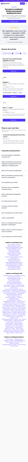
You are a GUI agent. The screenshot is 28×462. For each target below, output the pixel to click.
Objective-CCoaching (10, 328)
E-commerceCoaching (8, 340)
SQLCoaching (7, 286)
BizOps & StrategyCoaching (14, 259)
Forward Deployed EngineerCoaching (14, 265)
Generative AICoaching (9, 302)
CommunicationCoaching (18, 330)
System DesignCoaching (14, 281)
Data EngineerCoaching (14, 261)
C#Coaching (14, 313)
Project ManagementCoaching (14, 278)
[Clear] (12, 53)
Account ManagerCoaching (14, 266)
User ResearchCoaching (9, 285)
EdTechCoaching (18, 341)
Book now (13, 71)
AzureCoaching (20, 302)
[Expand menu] (26, 3)
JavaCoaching (20, 293)
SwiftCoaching (9, 327)
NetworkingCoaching (10, 297)
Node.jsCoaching (19, 323)
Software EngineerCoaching (14, 246)
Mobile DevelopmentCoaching (10, 315)
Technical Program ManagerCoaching (14, 247)
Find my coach (14, 21)
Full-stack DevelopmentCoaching (14, 294)
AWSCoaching (22, 290)
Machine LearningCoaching (17, 286)
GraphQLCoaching (14, 317)
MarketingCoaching (14, 298)
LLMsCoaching (10, 321)
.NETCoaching (22, 319)
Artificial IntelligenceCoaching (14, 300)
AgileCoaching (14, 287)
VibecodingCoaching (19, 309)
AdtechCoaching (9, 341)
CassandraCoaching (9, 326)
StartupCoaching (18, 339)
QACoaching (14, 308)
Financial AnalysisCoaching (8, 306)
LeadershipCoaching (8, 275)
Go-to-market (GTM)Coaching (14, 283)
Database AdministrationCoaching (10, 319)
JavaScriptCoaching (8, 305)
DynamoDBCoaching (21, 306)
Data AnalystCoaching (14, 251)
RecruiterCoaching (14, 255)
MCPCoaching (18, 321)
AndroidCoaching (9, 323)
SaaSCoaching (9, 339)
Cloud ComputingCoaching (10, 293)
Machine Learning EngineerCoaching (14, 256)
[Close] (26, 1)
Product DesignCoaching (14, 279)
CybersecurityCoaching (18, 320)
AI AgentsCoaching (6, 312)
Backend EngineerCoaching (14, 254)
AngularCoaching (10, 332)
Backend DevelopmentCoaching (18, 291)
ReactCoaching (21, 313)
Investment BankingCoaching (14, 269)
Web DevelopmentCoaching (14, 296)
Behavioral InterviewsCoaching (14, 282)
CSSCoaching (19, 316)
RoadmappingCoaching (19, 275)
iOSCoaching (9, 324)
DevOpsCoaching (14, 258)
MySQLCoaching (7, 290)
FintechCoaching (22, 344)
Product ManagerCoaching (14, 244)
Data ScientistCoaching (14, 250)
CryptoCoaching (14, 345)
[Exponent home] (5, 3)
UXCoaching (15, 290)
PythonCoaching (20, 285)
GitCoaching (19, 297)
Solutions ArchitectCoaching (14, 252)
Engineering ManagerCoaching (14, 248)
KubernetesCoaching (9, 309)
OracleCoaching (19, 326)
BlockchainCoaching (19, 331)
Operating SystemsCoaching (19, 312)
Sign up (22, 3)
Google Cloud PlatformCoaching (9, 304)
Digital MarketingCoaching (9, 301)
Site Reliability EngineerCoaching (14, 263)
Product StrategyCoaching (14, 276)
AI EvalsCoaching (18, 327)
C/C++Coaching (22, 304)
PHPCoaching (7, 330)
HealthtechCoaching (14, 343)
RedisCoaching (6, 311)
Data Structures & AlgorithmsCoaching (14, 289)
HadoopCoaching (8, 320)
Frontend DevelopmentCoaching (18, 311)
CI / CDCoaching (6, 291)
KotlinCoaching (19, 328)
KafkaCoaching (6, 308)
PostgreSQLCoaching (19, 305)
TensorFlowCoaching (10, 316)
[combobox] (8, 53)
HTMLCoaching (21, 308)
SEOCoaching (6, 313)
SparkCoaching (21, 315)
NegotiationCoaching (9, 331)
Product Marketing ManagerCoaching (14, 262)
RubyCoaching (18, 332)
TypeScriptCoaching (17, 324)
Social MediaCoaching (19, 340)
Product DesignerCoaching (14, 267)
